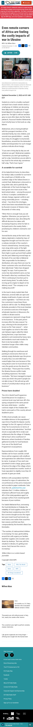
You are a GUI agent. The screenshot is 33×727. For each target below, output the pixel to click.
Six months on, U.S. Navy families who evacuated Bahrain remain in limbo (22, 606)
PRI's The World (20, 564)
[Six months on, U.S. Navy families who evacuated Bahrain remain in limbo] (8, 604)
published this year (19, 488)
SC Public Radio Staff (10, 695)
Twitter (6, 679)
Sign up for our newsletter (11, 702)
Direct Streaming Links (10, 663)
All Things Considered (14, 573)
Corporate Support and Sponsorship (14, 691)
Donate (27, 3)
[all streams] (30, 724)
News (9, 564)
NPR (17, 568)
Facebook (6, 675)
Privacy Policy (8, 699)
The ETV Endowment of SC (11, 667)
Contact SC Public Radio (11, 687)
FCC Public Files (8, 671)
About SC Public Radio (10, 683)
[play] (3, 725)
